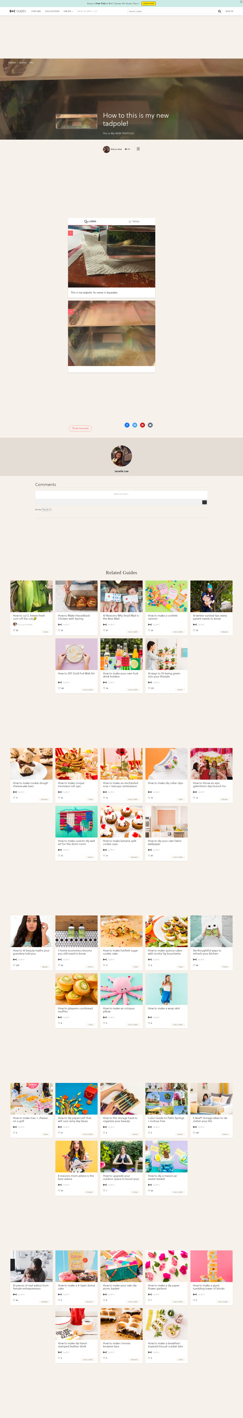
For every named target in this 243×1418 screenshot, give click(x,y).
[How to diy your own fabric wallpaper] (166, 821)
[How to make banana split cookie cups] (121, 821)
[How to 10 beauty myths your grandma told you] (31, 931)
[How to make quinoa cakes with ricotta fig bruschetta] (166, 931)
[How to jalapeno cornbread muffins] (76, 989)
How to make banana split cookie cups (119, 842)
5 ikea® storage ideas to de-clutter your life (210, 1119)
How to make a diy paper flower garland (164, 1287)
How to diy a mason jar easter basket (162, 1177)
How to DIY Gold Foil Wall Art (76, 673)
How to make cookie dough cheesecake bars (30, 784)
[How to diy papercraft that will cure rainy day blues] (76, 1099)
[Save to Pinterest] (142, 425)
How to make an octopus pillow (119, 1010)
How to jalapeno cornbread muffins (75, 1010)
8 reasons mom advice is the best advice (76, 1177)
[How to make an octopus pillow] (121, 989)
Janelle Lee (122, 471)
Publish (204, 502)
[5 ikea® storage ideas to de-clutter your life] (211, 1099)
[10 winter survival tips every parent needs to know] (211, 596)
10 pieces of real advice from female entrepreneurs (31, 1287)
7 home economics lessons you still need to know (75, 952)
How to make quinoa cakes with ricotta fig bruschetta (165, 952)
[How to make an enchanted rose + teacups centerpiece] (121, 764)
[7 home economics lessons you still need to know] (76, 931)
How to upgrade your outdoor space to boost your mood (121, 1179)
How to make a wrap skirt (164, 1008)
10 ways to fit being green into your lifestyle (164, 675)
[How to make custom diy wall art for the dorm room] (76, 821)
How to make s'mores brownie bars (116, 1345)
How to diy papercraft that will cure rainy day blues (74, 1119)
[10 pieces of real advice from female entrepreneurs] (31, 1266)
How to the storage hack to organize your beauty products (120, 1121)
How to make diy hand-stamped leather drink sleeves (73, 1346)
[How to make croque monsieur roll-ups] (76, 764)
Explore (12, 62)
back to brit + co (87, 11)
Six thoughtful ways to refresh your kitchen (207, 952)
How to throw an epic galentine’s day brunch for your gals (209, 786)
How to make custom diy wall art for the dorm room (76, 842)
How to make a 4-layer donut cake (76, 1287)
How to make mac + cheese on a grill (30, 1119)
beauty (45, 967)
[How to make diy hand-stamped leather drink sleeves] (76, 1324)
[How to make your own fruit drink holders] (121, 654)
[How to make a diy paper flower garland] (166, 1266)
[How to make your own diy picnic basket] (121, 1266)
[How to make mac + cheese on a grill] (31, 1099)
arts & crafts (133, 632)
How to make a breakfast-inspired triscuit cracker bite (165, 1345)
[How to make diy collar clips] (166, 764)
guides (22, 62)
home (180, 690)
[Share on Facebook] (127, 425)
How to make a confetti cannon (163, 617)
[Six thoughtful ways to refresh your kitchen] (211, 931)
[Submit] (219, 11)
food (46, 632)
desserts (44, 799)
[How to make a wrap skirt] (166, 989)
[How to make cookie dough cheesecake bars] (31, 764)
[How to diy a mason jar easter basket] (166, 1156)
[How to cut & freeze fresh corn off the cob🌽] (31, 596)
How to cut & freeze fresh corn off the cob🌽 (29, 617)
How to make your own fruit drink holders (120, 675)
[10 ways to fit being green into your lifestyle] (166, 654)
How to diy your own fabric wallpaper (165, 842)
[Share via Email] (150, 425)
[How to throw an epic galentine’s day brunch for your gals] (211, 764)
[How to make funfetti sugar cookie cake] (121, 931)
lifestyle (224, 632)
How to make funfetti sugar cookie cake (120, 952)
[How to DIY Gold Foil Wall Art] (76, 654)
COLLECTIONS (52, 11)
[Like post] (138, 149)
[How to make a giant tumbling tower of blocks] (211, 1266)
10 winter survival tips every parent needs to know (210, 617)
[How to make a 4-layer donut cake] (76, 1266)
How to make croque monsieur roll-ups (71, 784)
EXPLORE (36, 11)
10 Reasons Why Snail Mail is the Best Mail (121, 617)
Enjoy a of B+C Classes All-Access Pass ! (113, 3)
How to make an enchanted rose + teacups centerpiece (120, 784)
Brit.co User (116, 149)
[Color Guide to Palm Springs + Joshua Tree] (166, 1099)
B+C (68, 624)
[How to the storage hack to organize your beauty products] (121, 1099)
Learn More (148, 4)
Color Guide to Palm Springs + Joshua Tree (166, 1119)
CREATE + (68, 11)
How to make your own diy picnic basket (120, 1287)
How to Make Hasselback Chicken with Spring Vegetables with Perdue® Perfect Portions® (74, 620)
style (181, 799)
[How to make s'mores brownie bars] (121, 1324)
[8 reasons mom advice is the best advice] (76, 1156)
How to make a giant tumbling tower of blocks (209, 1287)
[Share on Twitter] (134, 425)
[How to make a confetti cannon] (166, 596)
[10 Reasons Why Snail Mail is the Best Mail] (121, 596)
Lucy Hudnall (26, 624)
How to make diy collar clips (165, 783)
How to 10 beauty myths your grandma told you (31, 952)
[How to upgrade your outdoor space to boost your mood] (121, 1156)
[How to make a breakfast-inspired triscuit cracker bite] (166, 1324)
